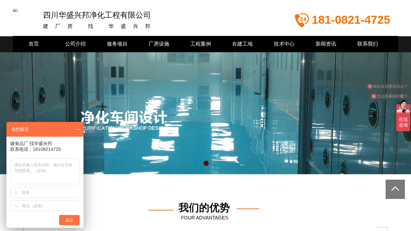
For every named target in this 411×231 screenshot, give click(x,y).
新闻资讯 (326, 44)
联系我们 (367, 44)
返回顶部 (395, 189)
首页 (34, 44)
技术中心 (284, 44)
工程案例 (200, 44)
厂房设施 (159, 44)
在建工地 (242, 44)
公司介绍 (75, 44)
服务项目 (117, 44)
